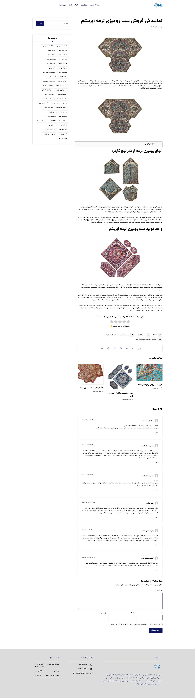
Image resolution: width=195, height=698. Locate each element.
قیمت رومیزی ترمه (52, 112)
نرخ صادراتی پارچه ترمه (51, 125)
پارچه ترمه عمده (63, 130)
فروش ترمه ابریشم (46, 90)
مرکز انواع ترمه (52, 121)
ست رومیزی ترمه (124, 335)
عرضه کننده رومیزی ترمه (49, 81)
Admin (155, 335)
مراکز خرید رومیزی (51, 116)
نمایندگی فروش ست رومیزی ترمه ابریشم (146, 339)
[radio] (128, 322)
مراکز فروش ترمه (63, 121)
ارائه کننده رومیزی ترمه (61, 46)
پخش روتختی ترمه (51, 130)
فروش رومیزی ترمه (50, 94)
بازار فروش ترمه (52, 55)
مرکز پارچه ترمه (63, 125)
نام (161, 613)
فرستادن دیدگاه (155, 630)
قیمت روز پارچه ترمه (48, 108)
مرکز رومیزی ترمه (41, 121)
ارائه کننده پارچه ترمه (47, 46)
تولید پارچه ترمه (51, 64)
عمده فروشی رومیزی (48, 86)
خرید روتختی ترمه (63, 68)
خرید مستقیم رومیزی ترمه (48, 72)
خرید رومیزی (52, 68)
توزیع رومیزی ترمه (51, 59)
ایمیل (132, 613)
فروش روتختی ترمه (62, 94)
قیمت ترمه (64, 103)
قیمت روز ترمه (54, 103)
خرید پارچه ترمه (63, 77)
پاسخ (157, 432)
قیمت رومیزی (64, 112)
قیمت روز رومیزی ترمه (61, 108)
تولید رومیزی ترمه (63, 64)
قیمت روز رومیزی (43, 103)
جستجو (40, 24)
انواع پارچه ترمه (51, 50)
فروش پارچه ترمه (48, 99)
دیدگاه (159, 590)
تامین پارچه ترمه (63, 59)
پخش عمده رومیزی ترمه (49, 134)
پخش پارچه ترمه (63, 138)
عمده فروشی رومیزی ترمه (61, 90)
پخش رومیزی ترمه (62, 134)
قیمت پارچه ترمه (63, 116)
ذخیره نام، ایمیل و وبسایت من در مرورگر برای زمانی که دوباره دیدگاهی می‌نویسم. (135, 624)
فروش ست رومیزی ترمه (61, 99)
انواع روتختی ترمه (63, 50)
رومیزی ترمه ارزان (52, 77)
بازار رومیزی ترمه (63, 55)
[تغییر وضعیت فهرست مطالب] (158, 144)
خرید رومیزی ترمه (63, 72)
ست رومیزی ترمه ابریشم (111, 335)
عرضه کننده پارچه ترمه (61, 86)
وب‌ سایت (103, 613)
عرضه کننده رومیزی (62, 81)
